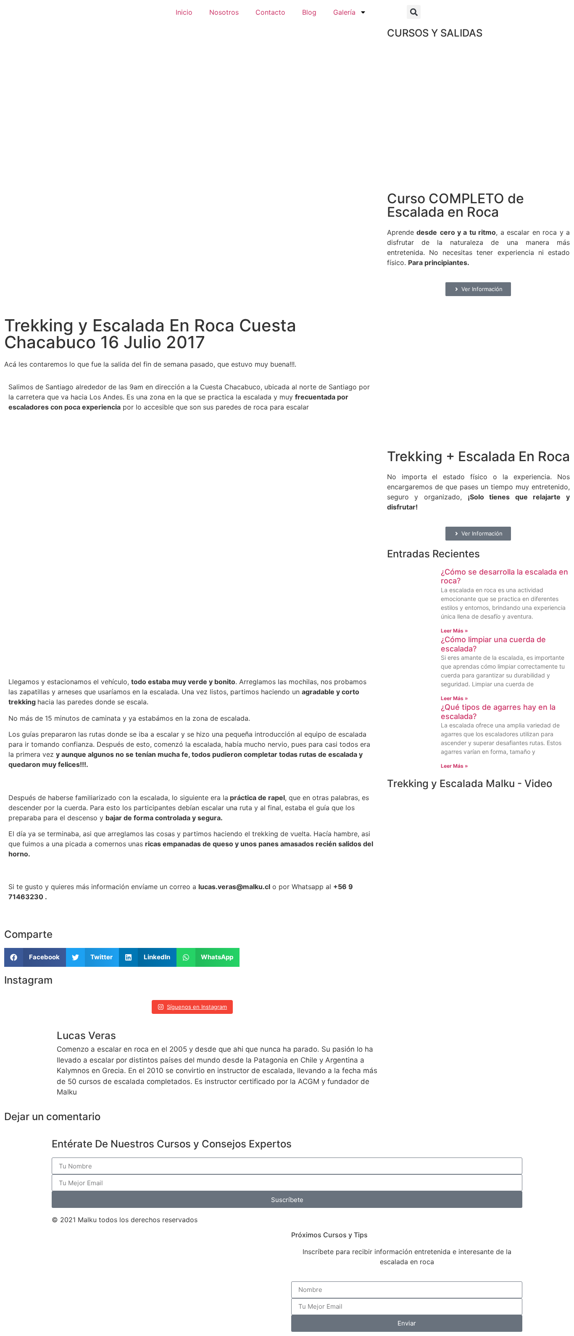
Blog (309, 12)
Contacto (270, 12)
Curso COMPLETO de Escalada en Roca (455, 205)
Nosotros (224, 12)
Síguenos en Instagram (197, 1006)
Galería (344, 12)
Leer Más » (454, 630)
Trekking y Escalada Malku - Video (469, 783)
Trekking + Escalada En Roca (478, 456)
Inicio (184, 12)
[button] (414, 12)
